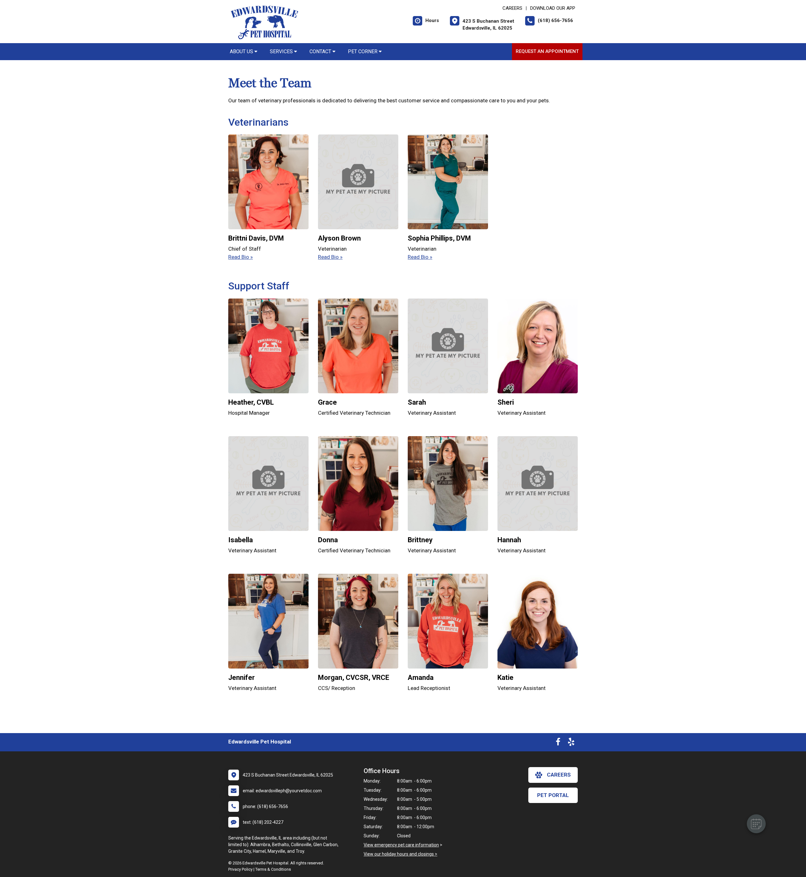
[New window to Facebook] (558, 743)
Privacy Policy (240, 869)
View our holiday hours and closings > (400, 854)
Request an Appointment (547, 51)
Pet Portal (553, 795)
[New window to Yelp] (571, 743)
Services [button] (282, 51)
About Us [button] (242, 51)
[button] (756, 823)
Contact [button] (320, 51)
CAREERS (512, 8)
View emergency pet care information (401, 844)
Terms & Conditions (273, 869)
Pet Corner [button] (363, 51)
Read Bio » (240, 257)
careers (559, 775)
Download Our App (552, 8)
